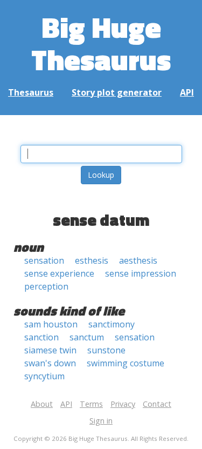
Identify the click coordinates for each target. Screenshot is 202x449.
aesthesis (138, 260)
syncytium (44, 376)
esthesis (91, 260)
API (187, 92)
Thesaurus (30, 92)
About (42, 404)
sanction (41, 337)
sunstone (106, 350)
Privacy (122, 404)
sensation (44, 260)
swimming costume (125, 363)
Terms (91, 404)
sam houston (51, 324)
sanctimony (111, 324)
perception (46, 286)
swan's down (50, 363)
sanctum (86, 337)
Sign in (101, 421)
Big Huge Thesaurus (101, 43)
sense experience (59, 273)
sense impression (140, 273)
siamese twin (50, 350)
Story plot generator (117, 92)
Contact (157, 404)
